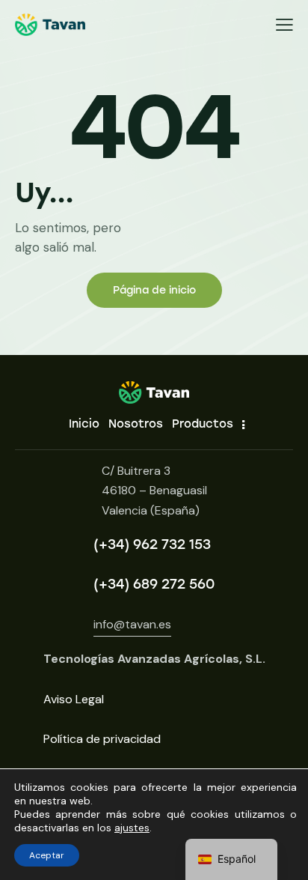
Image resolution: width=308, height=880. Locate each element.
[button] (284, 25)
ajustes (132, 827)
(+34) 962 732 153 (152, 544)
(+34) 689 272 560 (154, 584)
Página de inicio (154, 290)
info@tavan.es (132, 624)
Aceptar (46, 855)
